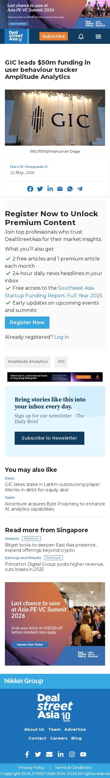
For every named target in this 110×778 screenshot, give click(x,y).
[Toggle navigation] (98, 36)
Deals (9, 478)
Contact (37, 738)
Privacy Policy (32, 767)
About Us (34, 729)
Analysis (12, 538)
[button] (81, 36)
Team (54, 729)
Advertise (75, 729)
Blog (76, 738)
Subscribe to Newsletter (49, 438)
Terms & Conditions (73, 767)
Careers (59, 738)
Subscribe (53, 36)
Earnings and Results (23, 558)
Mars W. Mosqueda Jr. (29, 166)
